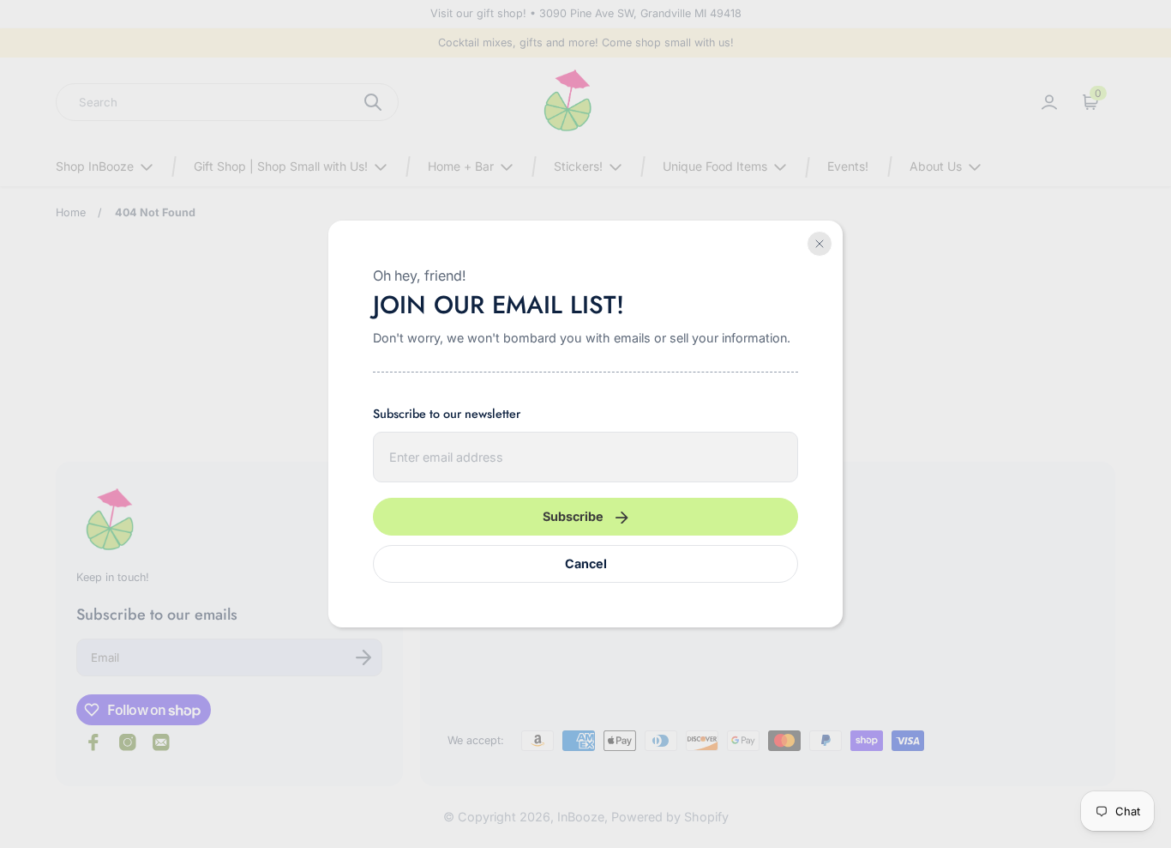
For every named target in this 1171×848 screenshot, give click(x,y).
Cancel (586, 563)
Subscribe (573, 516)
